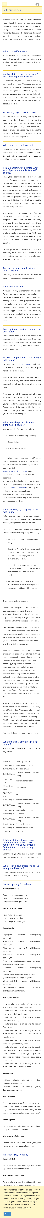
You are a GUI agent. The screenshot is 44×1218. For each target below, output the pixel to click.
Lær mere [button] (27, 1208)
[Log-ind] (37, 4)
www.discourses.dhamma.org (15, 471)
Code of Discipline (24, 364)
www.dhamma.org (18, 488)
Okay (7, 1214)
